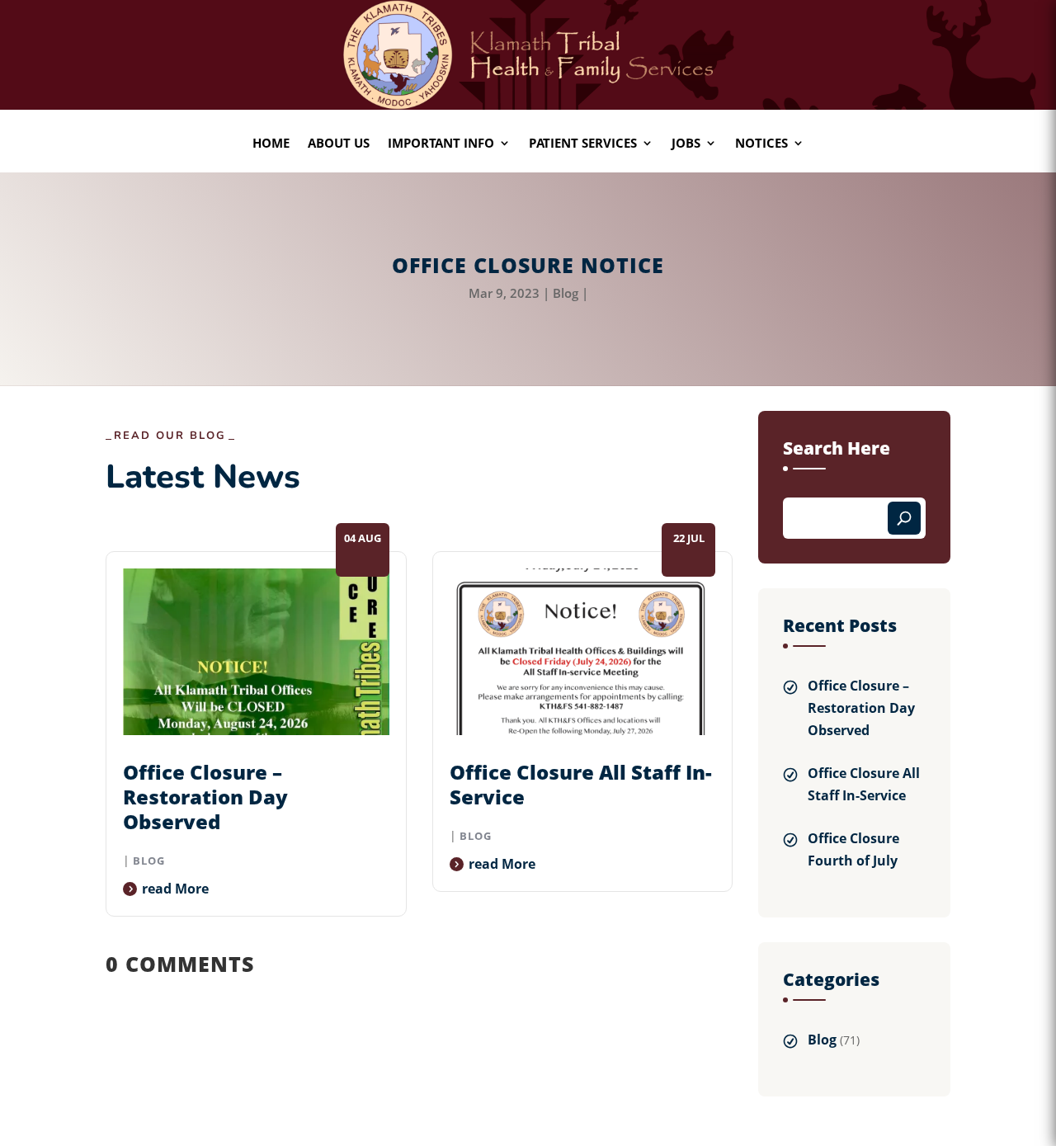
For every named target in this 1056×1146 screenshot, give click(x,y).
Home (271, 144)
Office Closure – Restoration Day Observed (205, 796)
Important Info (441, 144)
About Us (339, 144)
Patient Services (583, 144)
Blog (565, 293)
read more (175, 889)
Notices (761, 144)
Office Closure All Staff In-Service (581, 784)
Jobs (686, 144)
